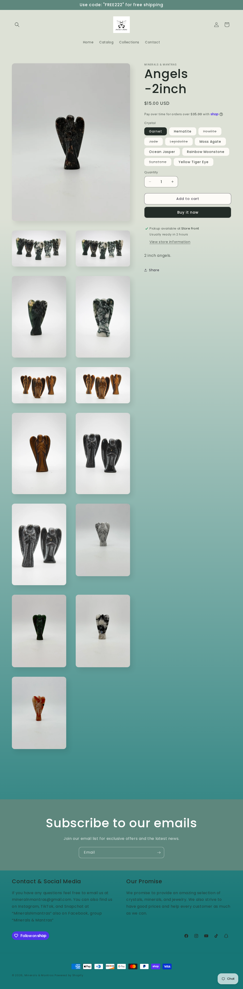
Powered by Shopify (69, 975)
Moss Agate (210, 141)
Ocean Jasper (162, 151)
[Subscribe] (159, 852)
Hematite (183, 131)
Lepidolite (181, 142)
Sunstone (160, 162)
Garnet (155, 131)
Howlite (212, 132)
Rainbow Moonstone (205, 151)
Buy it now (187, 212)
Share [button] (154, 270)
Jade (156, 142)
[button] (17, 24)
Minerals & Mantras (39, 975)
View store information (170, 241)
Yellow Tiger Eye (193, 162)
